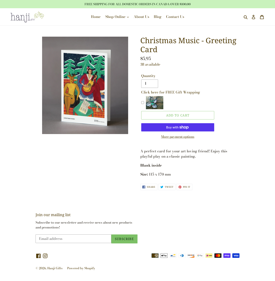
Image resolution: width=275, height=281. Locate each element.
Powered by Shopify (81, 268)
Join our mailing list (53, 215)
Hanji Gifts (54, 268)
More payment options (177, 136)
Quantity (148, 76)
